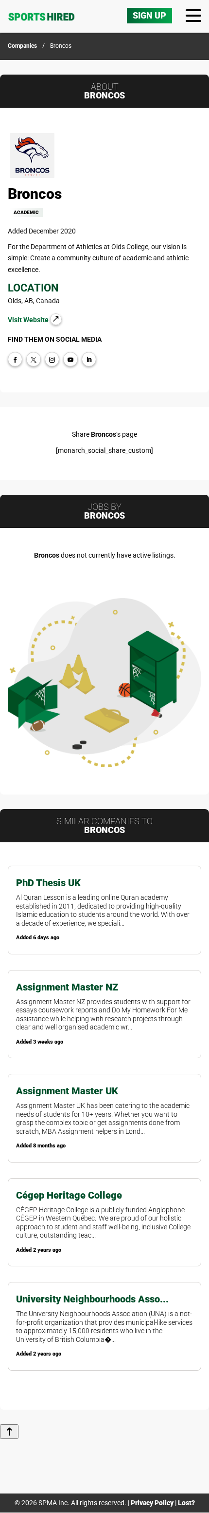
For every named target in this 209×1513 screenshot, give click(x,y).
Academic (26, 212)
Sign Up (149, 15)
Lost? (186, 1503)
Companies (22, 45)
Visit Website (29, 320)
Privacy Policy (152, 1503)
